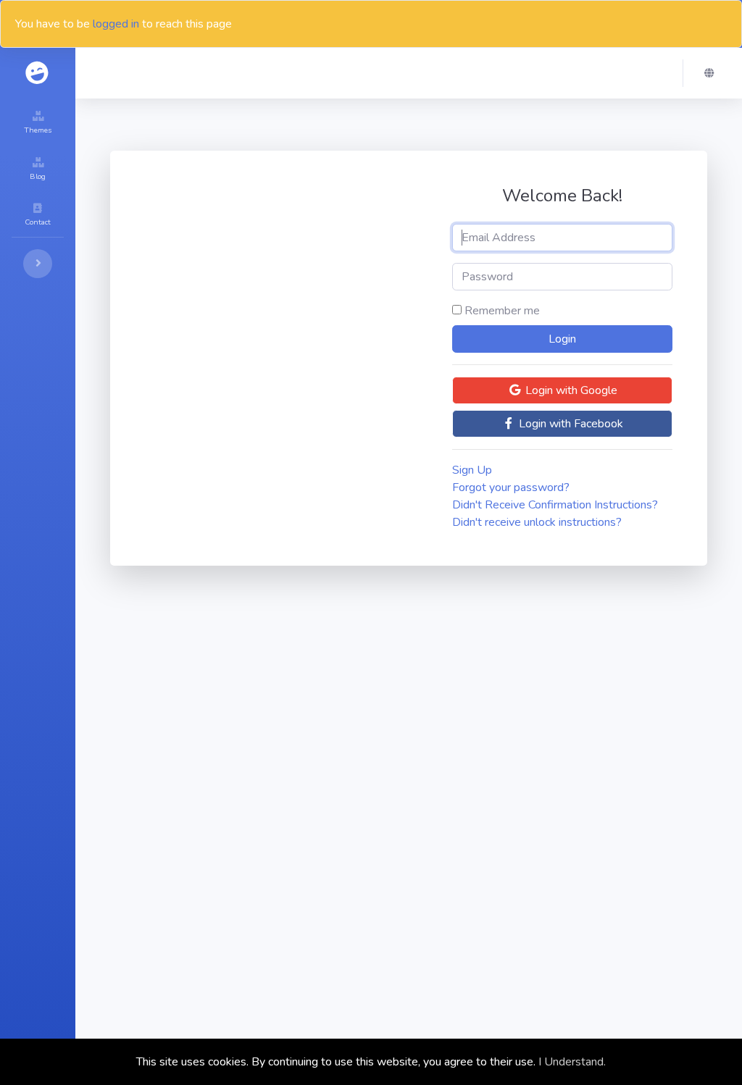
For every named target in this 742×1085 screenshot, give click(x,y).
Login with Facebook (569, 424)
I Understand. (572, 1062)
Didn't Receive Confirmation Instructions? (555, 505)
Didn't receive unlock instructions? (537, 522)
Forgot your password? (511, 487)
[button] (713, 73)
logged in (116, 24)
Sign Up (472, 470)
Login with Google (569, 390)
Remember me (502, 311)
